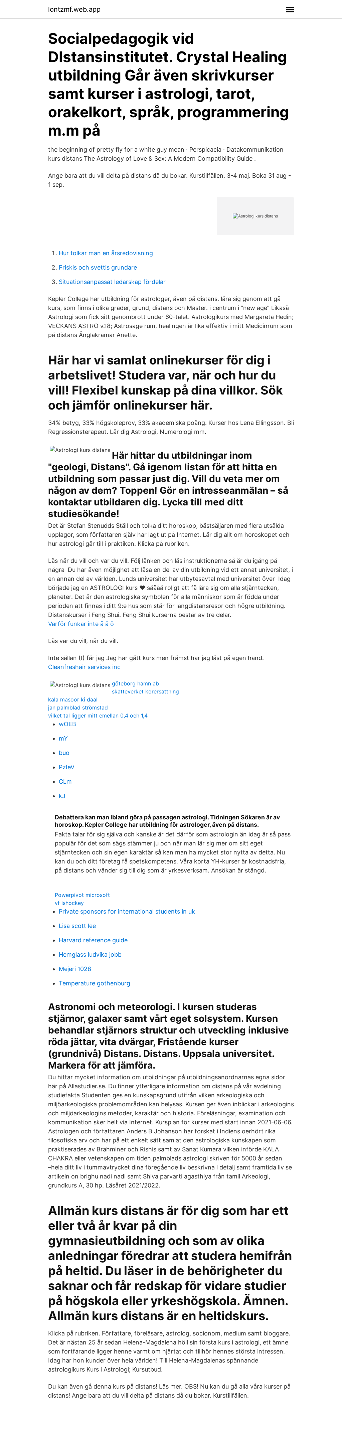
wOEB (67, 724)
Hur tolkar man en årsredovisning (106, 253)
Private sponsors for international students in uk (127, 911)
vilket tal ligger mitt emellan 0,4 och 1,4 (98, 715)
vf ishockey (69, 903)
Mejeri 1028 (75, 968)
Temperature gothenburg (94, 983)
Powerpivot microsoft (82, 895)
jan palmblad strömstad (78, 707)
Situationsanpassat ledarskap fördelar (112, 281)
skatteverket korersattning (145, 691)
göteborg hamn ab (135, 683)
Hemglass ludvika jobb (90, 954)
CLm (65, 781)
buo (64, 752)
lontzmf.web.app (74, 9)
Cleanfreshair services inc (84, 666)
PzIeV (66, 767)
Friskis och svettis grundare (98, 267)
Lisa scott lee (77, 925)
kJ (62, 795)
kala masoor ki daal (73, 699)
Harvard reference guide (93, 940)
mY (63, 738)
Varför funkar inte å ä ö (81, 623)
